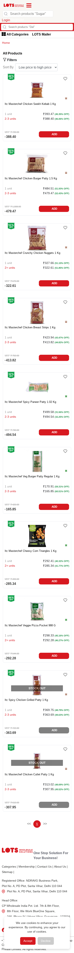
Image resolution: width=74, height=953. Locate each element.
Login (6, 20)
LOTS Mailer (41, 34)
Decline (46, 940)
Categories (10, 866)
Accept (27, 940)
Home (6, 42)
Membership (27, 866)
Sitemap (8, 872)
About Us (61, 866)
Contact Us (45, 866)
